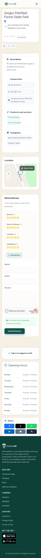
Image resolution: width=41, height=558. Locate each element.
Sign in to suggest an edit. (21, 353)
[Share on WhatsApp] (32, 426)
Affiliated (5, 501)
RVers (4, 482)
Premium (5, 506)
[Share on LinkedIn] (9, 431)
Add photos (15, 255)
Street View (28, 168)
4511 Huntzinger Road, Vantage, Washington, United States (18, 26)
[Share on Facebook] (9, 426)
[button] (9, 174)
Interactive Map (8, 474)
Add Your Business (9, 487)
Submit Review (14, 331)
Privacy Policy (7, 520)
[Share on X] (20, 426)
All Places (5, 478)
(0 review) (21, 37)
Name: (8, 264)
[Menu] (37, 3)
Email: (7, 276)
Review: (8, 288)
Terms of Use (7, 525)
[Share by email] (20, 431)
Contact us (6, 516)
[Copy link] (32, 431)
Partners (5, 497)
